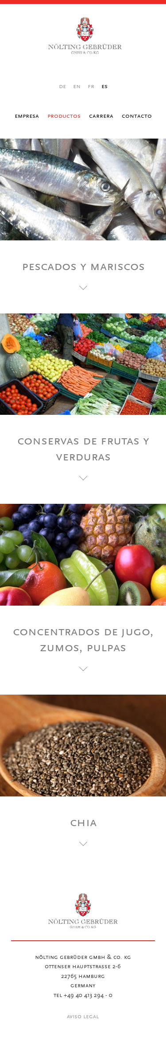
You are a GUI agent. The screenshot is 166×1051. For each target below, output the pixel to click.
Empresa (27, 115)
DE (62, 86)
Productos (64, 115)
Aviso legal (83, 1017)
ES (104, 86)
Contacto (137, 115)
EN (77, 86)
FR (91, 86)
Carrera (101, 115)
